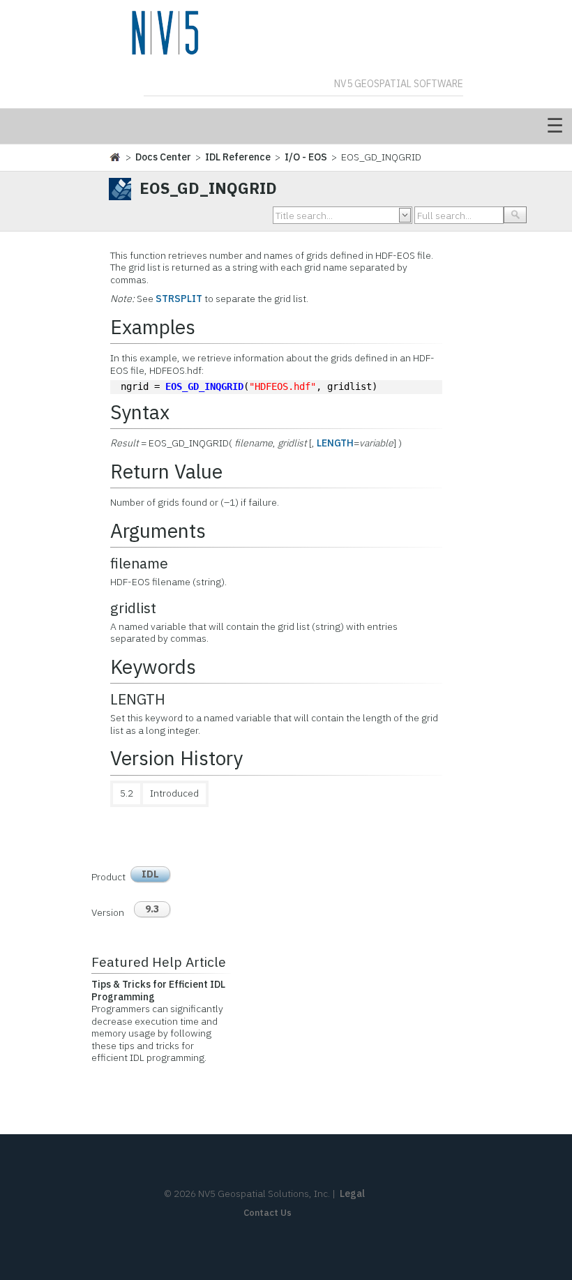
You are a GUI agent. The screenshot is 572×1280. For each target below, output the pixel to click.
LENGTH (335, 443)
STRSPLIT (179, 298)
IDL (150, 874)
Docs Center (163, 157)
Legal (352, 1193)
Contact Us (267, 1213)
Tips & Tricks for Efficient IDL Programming (158, 990)
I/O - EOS (306, 157)
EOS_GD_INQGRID (204, 386)
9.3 (152, 909)
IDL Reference (238, 157)
